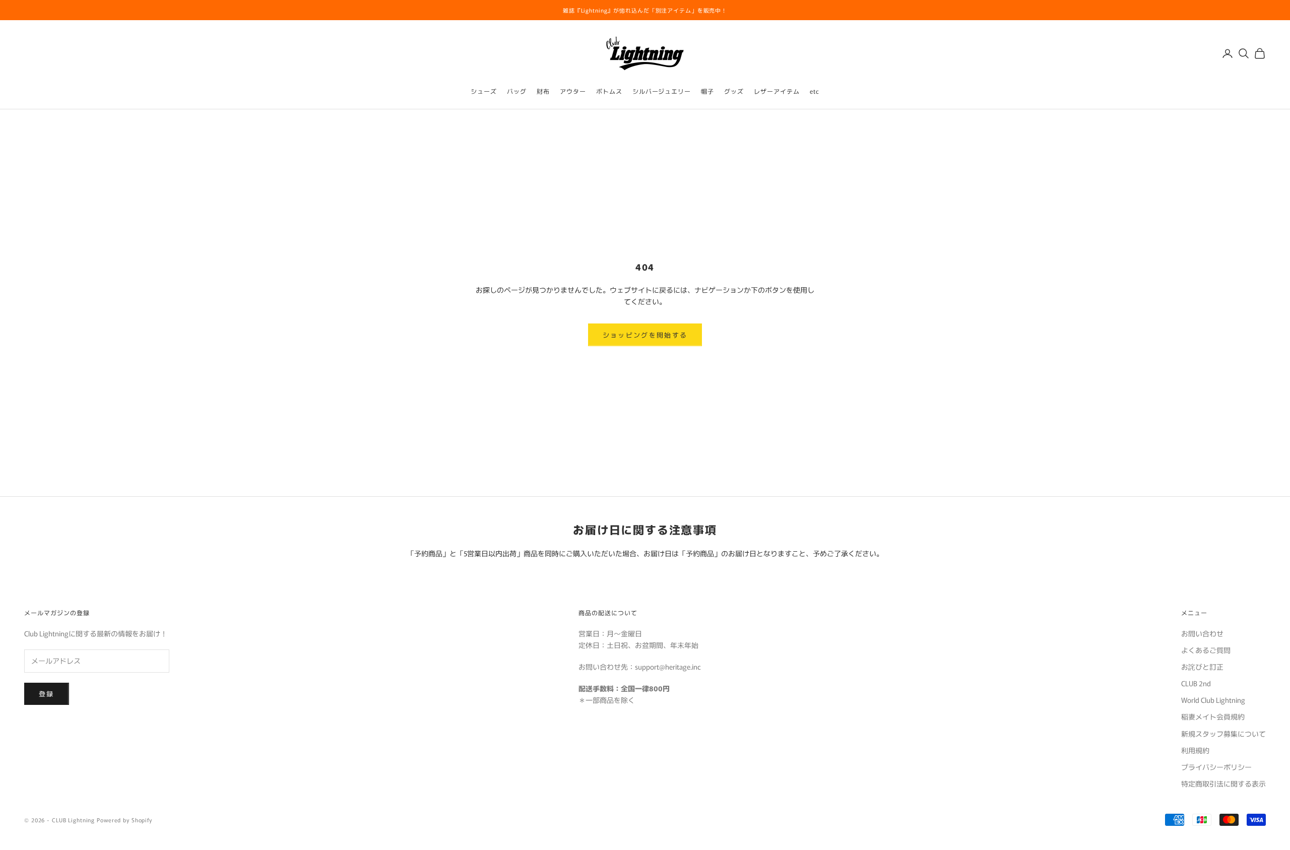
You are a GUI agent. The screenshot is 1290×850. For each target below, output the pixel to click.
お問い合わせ (1202, 633)
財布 (543, 91)
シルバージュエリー (661, 91)
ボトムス (609, 91)
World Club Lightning (1213, 700)
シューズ (484, 91)
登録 (46, 693)
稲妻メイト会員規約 (1213, 716)
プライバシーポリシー (1216, 767)
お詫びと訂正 (1202, 667)
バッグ (517, 91)
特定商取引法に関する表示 (1223, 783)
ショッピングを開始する (645, 335)
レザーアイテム (777, 91)
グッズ (734, 91)
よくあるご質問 (1206, 650)
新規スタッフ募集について (1223, 734)
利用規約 (1195, 750)
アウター (573, 91)
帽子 (707, 91)
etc (814, 91)
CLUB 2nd (1196, 683)
